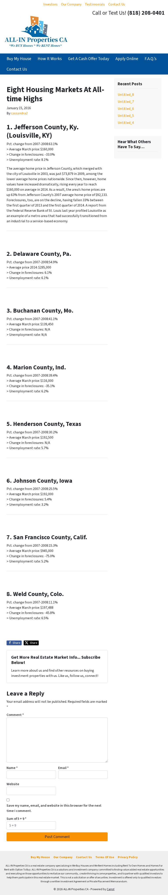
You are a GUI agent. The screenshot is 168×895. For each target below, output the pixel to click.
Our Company (71, 4)
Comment (15, 714)
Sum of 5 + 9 (16, 818)
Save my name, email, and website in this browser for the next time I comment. (54, 808)
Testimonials (95, 4)
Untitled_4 (126, 122)
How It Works (50, 59)
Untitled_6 (126, 108)
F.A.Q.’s (150, 59)
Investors (50, 4)
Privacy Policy (128, 857)
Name (12, 767)
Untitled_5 (126, 115)
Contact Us (116, 4)
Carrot (110, 889)
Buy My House (19, 59)
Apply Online (127, 59)
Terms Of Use (104, 857)
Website (13, 784)
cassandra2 (19, 113)
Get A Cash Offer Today (88, 59)
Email (63, 767)
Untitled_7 (126, 101)
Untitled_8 (126, 94)
